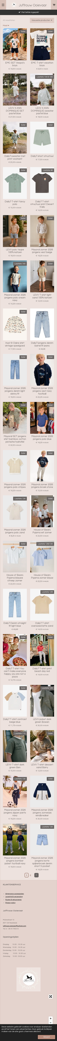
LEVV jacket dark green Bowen (42, 720)
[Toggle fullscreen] (51, 996)
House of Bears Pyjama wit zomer (42, 531)
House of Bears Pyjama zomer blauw (42, 576)
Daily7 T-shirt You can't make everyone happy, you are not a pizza (15, 672)
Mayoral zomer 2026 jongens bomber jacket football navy (15, 861)
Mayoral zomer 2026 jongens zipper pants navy (15, 813)
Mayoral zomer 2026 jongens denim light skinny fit (15, 391)
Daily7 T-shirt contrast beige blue (15, 720)
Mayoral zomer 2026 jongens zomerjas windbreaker (42, 813)
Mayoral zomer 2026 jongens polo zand (15, 531)
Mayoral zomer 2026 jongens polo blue (42, 437)
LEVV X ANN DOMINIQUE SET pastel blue (15, 111)
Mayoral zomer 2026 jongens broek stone (42, 486)
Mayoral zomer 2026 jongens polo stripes (15, 486)
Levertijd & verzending (14, 897)
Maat (6, 26)
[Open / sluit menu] (3, 5)
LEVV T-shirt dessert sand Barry (42, 766)
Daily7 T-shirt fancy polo (15, 203)
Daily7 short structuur (42, 156)
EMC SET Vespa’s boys (15, 64)
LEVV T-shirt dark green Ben (15, 766)
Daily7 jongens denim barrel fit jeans (42, 344)
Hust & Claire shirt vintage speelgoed (15, 344)
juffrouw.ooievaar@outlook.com (14, 926)
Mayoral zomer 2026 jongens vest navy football (42, 391)
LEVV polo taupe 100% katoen (15, 251)
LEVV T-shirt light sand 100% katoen (42, 296)
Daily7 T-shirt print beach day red (42, 670)
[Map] (28, 1009)
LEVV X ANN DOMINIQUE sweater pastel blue (42, 111)
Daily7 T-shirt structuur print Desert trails (42, 204)
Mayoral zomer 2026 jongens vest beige (42, 251)
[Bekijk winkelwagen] (54, 5)
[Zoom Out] (51, 1023)
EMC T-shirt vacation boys (42, 64)
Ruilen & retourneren (13, 900)
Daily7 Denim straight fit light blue (14, 624)
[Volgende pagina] (36, 875)
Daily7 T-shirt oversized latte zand (42, 624)
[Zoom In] (51, 1018)
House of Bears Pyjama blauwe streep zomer (15, 578)
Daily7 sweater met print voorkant (14, 157)
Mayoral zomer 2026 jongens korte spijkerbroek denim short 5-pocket (42, 862)
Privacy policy (10, 903)
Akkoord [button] (46, 1037)
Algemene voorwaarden (14, 894)
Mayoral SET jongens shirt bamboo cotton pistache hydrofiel (15, 439)
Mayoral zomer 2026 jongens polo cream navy (15, 298)
